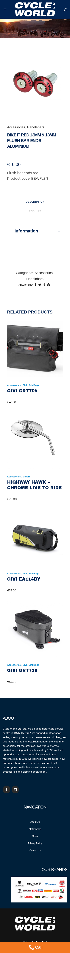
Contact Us (35, 850)
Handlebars (35, 127)
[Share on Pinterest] (48, 285)
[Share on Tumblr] (44, 285)
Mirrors (26, 476)
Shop (35, 836)
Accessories (16, 127)
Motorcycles (35, 829)
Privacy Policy (35, 843)
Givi (25, 385)
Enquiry (35, 211)
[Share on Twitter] (39, 285)
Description (35, 201)
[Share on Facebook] (35, 285)
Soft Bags (34, 385)
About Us (35, 822)
